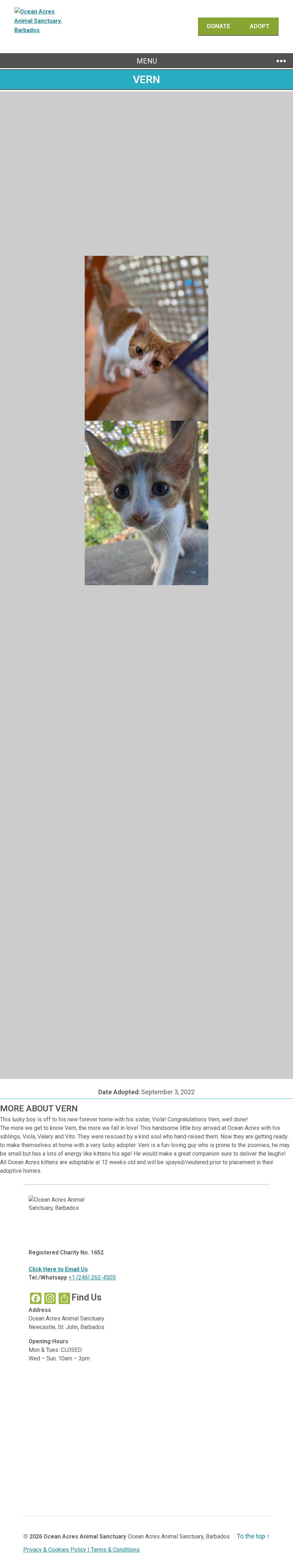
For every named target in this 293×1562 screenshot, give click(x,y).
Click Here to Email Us (58, 1269)
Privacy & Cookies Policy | (57, 1549)
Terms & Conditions (115, 1549)
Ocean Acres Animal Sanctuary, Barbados (179, 1536)
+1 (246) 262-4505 (92, 1277)
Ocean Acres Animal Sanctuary (85, 1536)
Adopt (260, 26)
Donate (219, 26)
